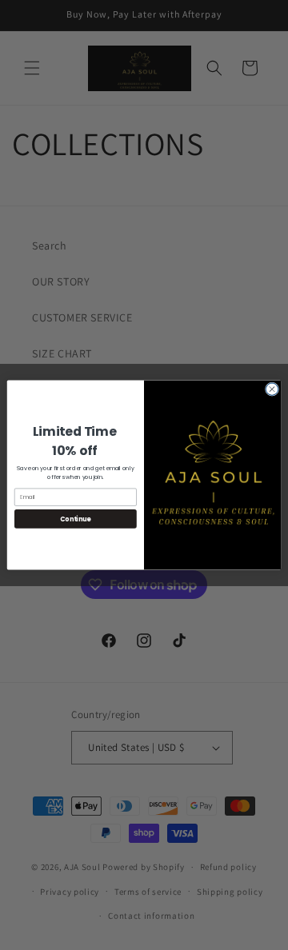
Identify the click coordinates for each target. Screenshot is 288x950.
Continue (75, 518)
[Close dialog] (272, 389)
